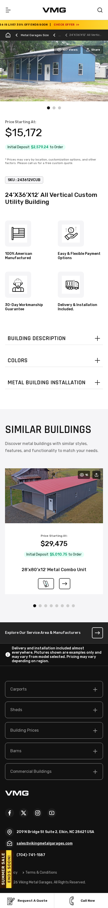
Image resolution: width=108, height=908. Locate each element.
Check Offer (56, 24)
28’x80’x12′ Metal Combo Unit (54, 569)
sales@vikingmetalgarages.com (45, 843)
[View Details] (64, 583)
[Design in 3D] (46, 583)
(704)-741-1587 (31, 855)
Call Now (88, 900)
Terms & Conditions (41, 872)
